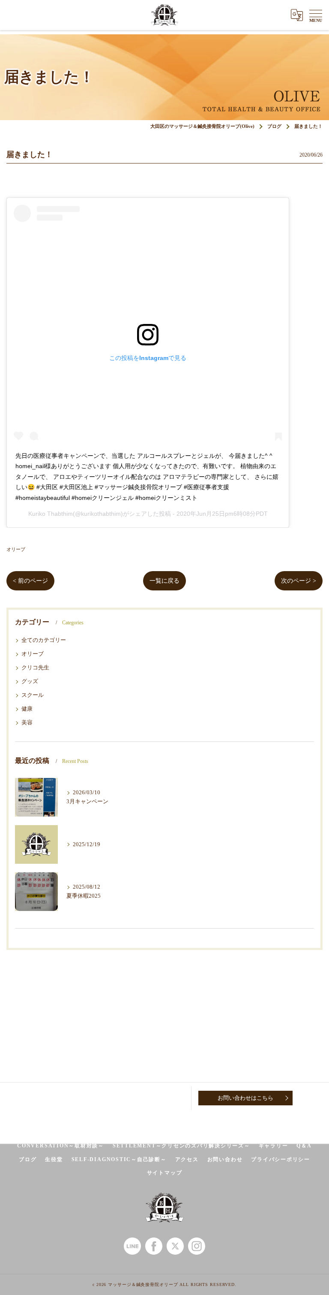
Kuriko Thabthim (50, 513)
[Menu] (315, 15)
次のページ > (298, 581)
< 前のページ (30, 581)
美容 (27, 723)
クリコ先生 (35, 668)
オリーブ (15, 549)
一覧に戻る (164, 581)
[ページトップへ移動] (314, 1098)
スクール (32, 695)
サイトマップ (164, 1173)
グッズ (29, 681)
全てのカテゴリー (43, 640)
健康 (27, 709)
